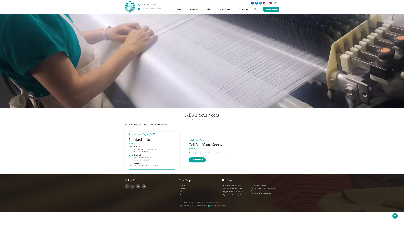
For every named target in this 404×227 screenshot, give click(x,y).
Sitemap (186, 206)
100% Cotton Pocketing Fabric (232, 189)
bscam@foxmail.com (153, 9)
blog (180, 206)
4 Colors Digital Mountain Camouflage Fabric (263, 189)
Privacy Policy (201, 206)
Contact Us (243, 9)
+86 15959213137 (150, 149)
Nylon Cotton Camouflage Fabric (233, 195)
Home (180, 9)
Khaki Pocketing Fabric (259, 186)
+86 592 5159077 (150, 5)
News (181, 192)
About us (194, 9)
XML (193, 206)
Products (209, 9)
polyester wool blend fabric (232, 186)
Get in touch (196, 160)
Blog (181, 195)
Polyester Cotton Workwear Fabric (234, 192)
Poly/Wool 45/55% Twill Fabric (261, 194)
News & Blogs (225, 9)
